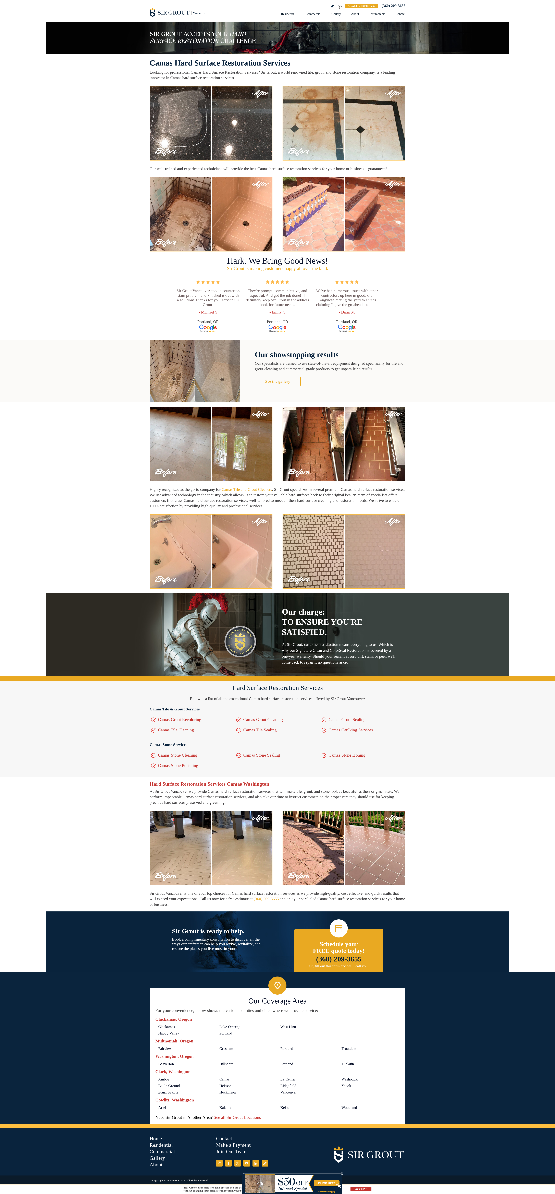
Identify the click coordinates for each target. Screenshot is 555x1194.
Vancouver (288, 1092)
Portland (225, 1033)
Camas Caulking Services (351, 730)
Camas (224, 1079)
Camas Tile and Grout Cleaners (247, 489)
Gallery (336, 14)
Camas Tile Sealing (260, 730)
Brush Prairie (168, 1092)
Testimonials (377, 14)
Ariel (162, 1108)
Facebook (228, 1163)
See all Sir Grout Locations (237, 1117)
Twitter (237, 1163)
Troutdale (349, 1049)
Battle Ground (169, 1086)
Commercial (313, 14)
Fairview (165, 1049)
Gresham (226, 1049)
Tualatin (348, 1064)
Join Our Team (231, 1151)
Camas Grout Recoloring (179, 719)
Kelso (284, 1108)
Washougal (350, 1079)
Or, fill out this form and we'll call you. (339, 966)
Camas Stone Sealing (261, 755)
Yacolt (346, 1086)
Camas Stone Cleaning (177, 755)
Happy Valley (168, 1033)
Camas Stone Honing (347, 755)
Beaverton (166, 1064)
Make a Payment (233, 1145)
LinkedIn (255, 1163)
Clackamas (166, 1027)
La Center (288, 1079)
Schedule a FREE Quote (361, 6)
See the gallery (277, 381)
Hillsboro (226, 1064)
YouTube (246, 1163)
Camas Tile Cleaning (176, 730)
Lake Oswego (229, 1027)
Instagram (219, 1163)
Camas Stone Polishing (178, 765)
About (355, 14)
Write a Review (332, 6)
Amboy (164, 1079)
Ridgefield (288, 1086)
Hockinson (227, 1092)
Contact (400, 14)
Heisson (225, 1086)
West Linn (288, 1027)
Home (156, 1138)
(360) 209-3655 (393, 6)
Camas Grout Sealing (347, 719)
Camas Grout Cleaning (263, 719)
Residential (288, 14)
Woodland (349, 1108)
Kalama (225, 1108)
